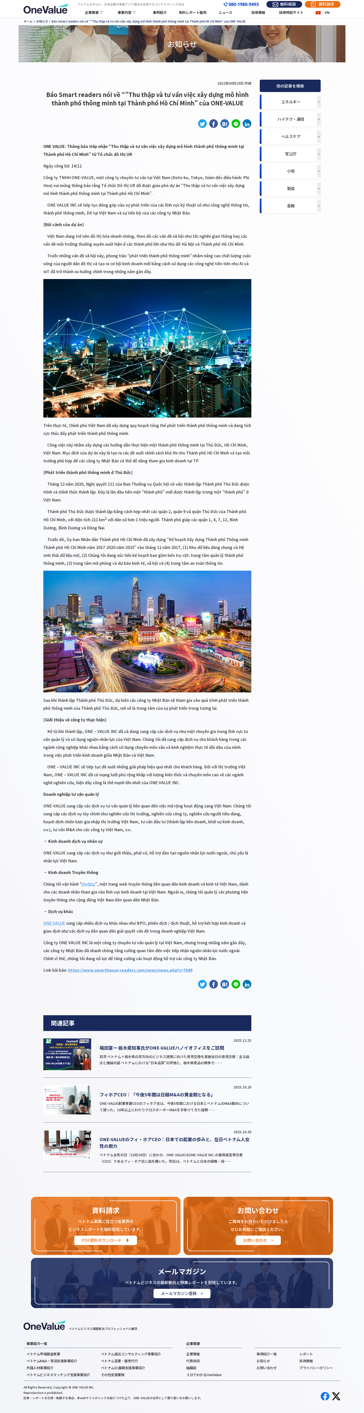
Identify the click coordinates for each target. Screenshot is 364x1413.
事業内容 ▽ (127, 12)
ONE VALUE (54, 923)
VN (327, 12)
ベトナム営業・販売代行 (119, 1360)
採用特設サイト (291, 12)
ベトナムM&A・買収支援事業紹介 (51, 1360)
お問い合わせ (267, 1367)
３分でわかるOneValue (203, 1374)
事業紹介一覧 (36, 1343)
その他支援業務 (113, 1374)
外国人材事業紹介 (39, 1367)
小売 (291, 171)
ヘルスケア (291, 136)
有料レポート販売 (193, 12)
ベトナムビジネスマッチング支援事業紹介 (58, 1374)
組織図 (191, 1367)
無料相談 (288, 4)
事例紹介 (160, 12)
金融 (291, 205)
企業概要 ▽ (94, 12)
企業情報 (193, 1353)
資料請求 (326, 4)
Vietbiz (88, 884)
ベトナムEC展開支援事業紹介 (123, 1367)
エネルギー (291, 101)
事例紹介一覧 (267, 1353)
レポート (306, 1353)
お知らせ (263, 1360)
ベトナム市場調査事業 (43, 1353)
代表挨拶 (193, 1360)
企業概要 (193, 1343)
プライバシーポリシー (316, 1367)
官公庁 (291, 153)
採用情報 (258, 12)
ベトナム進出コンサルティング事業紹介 (131, 1353)
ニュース (225, 12)
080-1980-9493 (244, 4)
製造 (291, 188)
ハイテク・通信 (290, 119)
